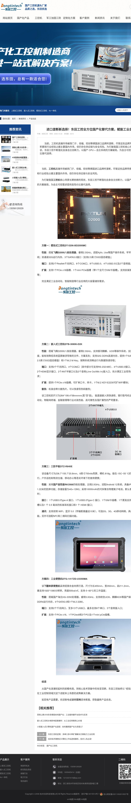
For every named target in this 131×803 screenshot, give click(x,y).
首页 (14, 118)
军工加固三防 (53, 18)
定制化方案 (69, 18)
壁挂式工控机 (41, 110)
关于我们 (115, 18)
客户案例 (84, 18)
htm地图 (77, 799)
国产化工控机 (52, 745)
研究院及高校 (25, 769)
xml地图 (70, 799)
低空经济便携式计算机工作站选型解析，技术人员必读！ (70, 739)
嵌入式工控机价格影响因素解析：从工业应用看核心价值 (59, 720)
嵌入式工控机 (29, 110)
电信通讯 (24, 781)
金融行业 (24, 773)
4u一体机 (52, 110)
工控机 (38, 18)
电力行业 (24, 777)
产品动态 (32, 118)
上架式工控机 (16, 110)
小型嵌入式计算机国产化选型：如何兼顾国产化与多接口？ (60, 726)
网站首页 (8, 18)
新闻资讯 (100, 18)
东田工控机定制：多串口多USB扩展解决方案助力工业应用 (71, 734)
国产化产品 (23, 18)
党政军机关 (24, 765)
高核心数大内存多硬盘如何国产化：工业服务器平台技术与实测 (62, 714)
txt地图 (84, 799)
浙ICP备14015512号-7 (90, 794)
